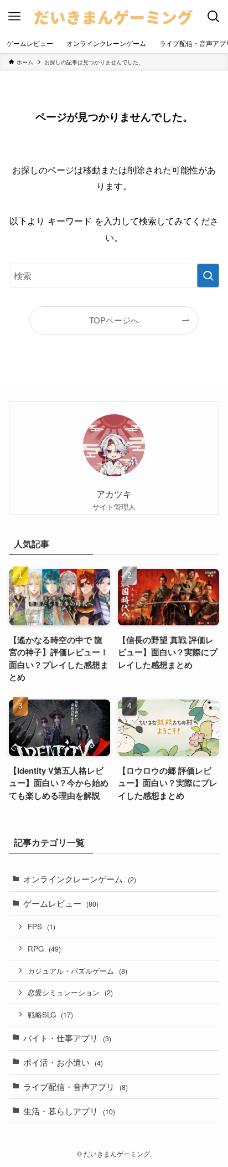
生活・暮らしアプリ (69, 1111)
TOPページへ (114, 320)
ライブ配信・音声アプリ (75, 1086)
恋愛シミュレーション (70, 992)
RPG (44, 948)
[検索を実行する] (208, 275)
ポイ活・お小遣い (63, 1062)
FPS (41, 926)
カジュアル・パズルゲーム (77, 970)
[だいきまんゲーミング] (114, 16)
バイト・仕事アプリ (67, 1037)
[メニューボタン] (14, 16)
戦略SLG (50, 1014)
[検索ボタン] (213, 16)
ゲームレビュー (61, 903)
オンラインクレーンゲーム (79, 879)
